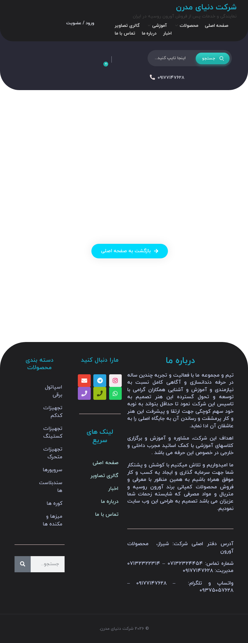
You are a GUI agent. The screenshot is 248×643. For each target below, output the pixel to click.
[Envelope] (84, 380)
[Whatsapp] (115, 393)
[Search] (23, 564)
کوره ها (54, 503)
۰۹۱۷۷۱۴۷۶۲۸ (171, 78)
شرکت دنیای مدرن (206, 7)
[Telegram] (99, 380)
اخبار (113, 488)
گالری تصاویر (104, 475)
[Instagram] (115, 380)
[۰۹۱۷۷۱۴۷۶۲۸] (152, 77)
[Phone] (99, 393)
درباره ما (110, 501)
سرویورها (52, 469)
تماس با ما (107, 514)
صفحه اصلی (106, 462)
